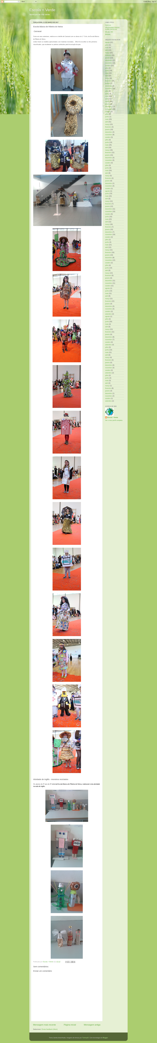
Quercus (108, 25)
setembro (108, 314)
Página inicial (70, 1025)
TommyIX (85, 1038)
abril (106, 50)
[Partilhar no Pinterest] (74, 962)
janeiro (107, 58)
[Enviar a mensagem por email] (66, 962)
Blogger (105, 1038)
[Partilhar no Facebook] (72, 962)
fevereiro (108, 55)
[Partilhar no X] (70, 962)
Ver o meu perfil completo (114, 420)
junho (107, 70)
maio (107, 47)
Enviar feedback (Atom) (50, 1029)
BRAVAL (108, 34)
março (107, 52)
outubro (107, 65)
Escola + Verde (42, 10)
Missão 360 (109, 32)
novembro (108, 63)
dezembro (108, 60)
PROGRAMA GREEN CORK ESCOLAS (112, 28)
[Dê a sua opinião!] (68, 962)
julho (106, 45)
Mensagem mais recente (44, 1025)
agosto (107, 42)
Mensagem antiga (92, 1025)
